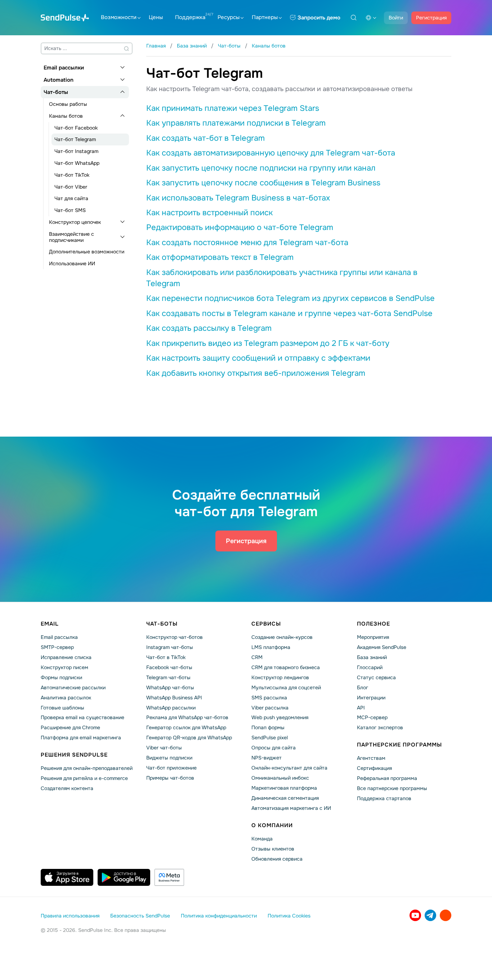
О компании (272, 825)
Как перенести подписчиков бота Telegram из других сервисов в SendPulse (290, 298)
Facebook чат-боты (169, 667)
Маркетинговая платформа (284, 788)
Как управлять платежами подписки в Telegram (236, 123)
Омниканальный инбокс (280, 778)
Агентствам (371, 758)
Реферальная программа (387, 778)
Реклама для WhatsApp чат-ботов (187, 717)
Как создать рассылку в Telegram (209, 328)
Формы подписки (61, 677)
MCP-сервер (372, 717)
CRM (257, 657)
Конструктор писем (64, 667)
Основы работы (68, 104)
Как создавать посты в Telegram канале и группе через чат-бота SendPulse (289, 313)
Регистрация (431, 17)
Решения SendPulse (74, 754)
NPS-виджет (266, 757)
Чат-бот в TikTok (165, 657)
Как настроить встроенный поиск (209, 213)
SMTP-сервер (57, 647)
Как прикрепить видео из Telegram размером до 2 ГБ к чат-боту (267, 343)
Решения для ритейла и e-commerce (84, 778)
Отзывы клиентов (272, 848)
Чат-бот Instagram (76, 151)
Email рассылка (59, 637)
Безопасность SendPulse (140, 915)
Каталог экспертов (380, 727)
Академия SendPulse (381, 647)
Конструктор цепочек (75, 222)
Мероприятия (373, 637)
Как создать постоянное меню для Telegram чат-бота (247, 243)
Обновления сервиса (277, 859)
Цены (156, 17)
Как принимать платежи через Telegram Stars (232, 108)
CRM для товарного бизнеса (285, 667)
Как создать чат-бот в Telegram (205, 138)
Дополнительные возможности (86, 251)
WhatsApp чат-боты (170, 687)
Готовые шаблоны (62, 707)
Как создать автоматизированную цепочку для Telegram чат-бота (270, 153)
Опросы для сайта (273, 747)
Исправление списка (66, 657)
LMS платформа (270, 647)
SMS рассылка (269, 697)
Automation (58, 80)
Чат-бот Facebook (76, 128)
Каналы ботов (66, 116)
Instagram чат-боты (169, 647)
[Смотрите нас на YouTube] (415, 915)
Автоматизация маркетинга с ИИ (291, 808)
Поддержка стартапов (384, 798)
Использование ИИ (72, 263)
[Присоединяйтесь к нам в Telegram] (430, 915)
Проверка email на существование (82, 717)
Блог (362, 687)
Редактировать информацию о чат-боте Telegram (239, 227)
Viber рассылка (270, 707)
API (361, 707)
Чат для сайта (71, 198)
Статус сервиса (376, 677)
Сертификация (374, 768)
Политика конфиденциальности (219, 915)
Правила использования (70, 915)
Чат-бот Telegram (75, 139)
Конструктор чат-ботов (174, 637)
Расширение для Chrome (70, 727)
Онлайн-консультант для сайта (289, 768)
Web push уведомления (279, 717)
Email (50, 623)
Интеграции (371, 697)
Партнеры (265, 17)
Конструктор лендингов (280, 677)
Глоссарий (370, 667)
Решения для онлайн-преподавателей (87, 768)
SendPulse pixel (269, 737)
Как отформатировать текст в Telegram (220, 257)
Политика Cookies (289, 915)
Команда (262, 838)
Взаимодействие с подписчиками (71, 237)
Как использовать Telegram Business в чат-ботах (238, 198)
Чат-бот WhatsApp (76, 163)
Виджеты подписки (169, 757)
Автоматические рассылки (73, 687)
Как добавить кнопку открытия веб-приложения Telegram (255, 373)
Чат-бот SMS (70, 210)
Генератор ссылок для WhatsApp (186, 727)
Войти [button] (396, 17)
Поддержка (190, 17)
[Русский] (371, 18)
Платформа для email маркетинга (81, 737)
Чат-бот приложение (171, 768)
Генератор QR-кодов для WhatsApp (189, 737)
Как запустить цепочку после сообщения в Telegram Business (263, 183)
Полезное (373, 623)
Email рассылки (64, 67)
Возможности (119, 17)
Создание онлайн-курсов (282, 637)
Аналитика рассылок (66, 697)
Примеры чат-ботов (170, 778)
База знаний (372, 657)
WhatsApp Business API (174, 697)
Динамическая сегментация (285, 798)
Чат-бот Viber (70, 187)
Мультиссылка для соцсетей (286, 687)
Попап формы (268, 727)
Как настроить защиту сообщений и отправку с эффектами (258, 358)
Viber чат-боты (164, 747)
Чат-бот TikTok (71, 175)
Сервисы (266, 623)
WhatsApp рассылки (171, 707)
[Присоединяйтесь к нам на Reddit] (445, 915)
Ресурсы (229, 17)
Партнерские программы (399, 744)
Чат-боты (56, 92)
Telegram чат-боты (168, 677)
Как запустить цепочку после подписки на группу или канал (260, 168)
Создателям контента (67, 788)
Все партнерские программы (392, 788)
